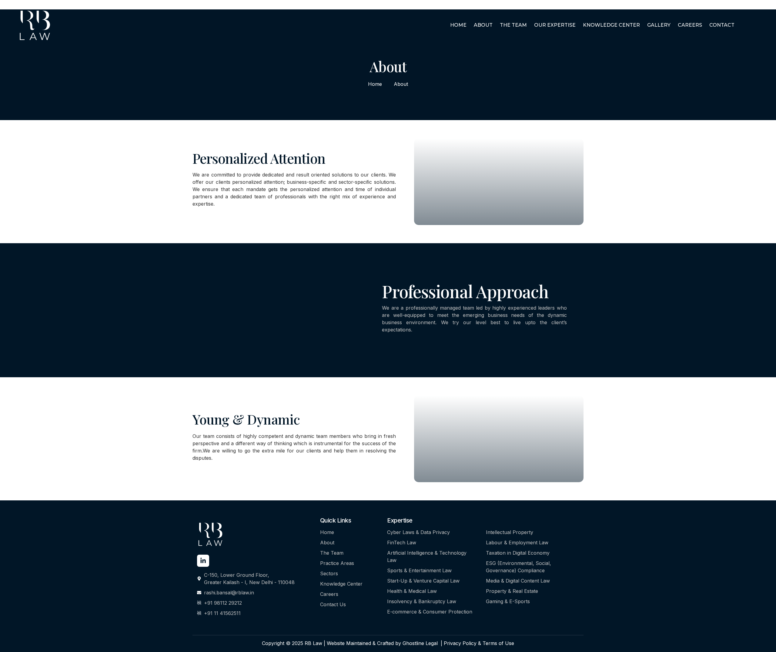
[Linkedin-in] (203, 561)
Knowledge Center (611, 25)
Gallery (659, 25)
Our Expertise (555, 25)
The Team (513, 25)
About (483, 25)
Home (458, 25)
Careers (690, 25)
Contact (721, 25)
